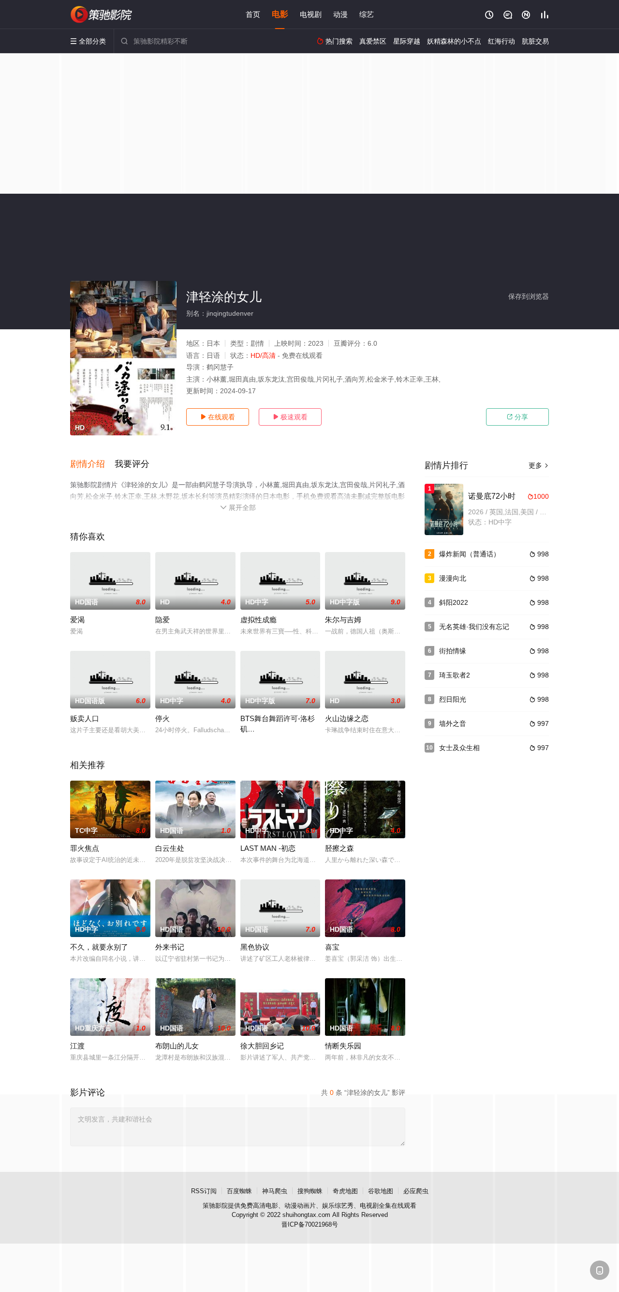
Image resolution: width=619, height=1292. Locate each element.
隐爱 (162, 619)
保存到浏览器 (528, 296)
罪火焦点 (84, 848)
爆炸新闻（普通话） (469, 554)
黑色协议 (254, 947)
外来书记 (169, 947)
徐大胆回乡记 (262, 1046)
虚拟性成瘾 (258, 619)
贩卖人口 (84, 718)
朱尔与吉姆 (343, 619)
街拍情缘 (452, 651)
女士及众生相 (459, 748)
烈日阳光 (452, 699)
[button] (92, 464)
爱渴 (77, 619)
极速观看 (290, 417)
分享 (517, 417)
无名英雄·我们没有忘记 (474, 627)
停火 (162, 718)
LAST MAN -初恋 (267, 848)
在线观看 (217, 417)
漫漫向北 (452, 578)
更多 (539, 465)
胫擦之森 (339, 848)
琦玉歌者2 (454, 675)
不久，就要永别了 (99, 947)
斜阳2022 (453, 602)
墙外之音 (452, 723)
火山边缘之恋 (346, 718)
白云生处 (169, 848)
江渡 (77, 1046)
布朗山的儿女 (177, 1046)
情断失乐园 (343, 1046)
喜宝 (332, 947)
